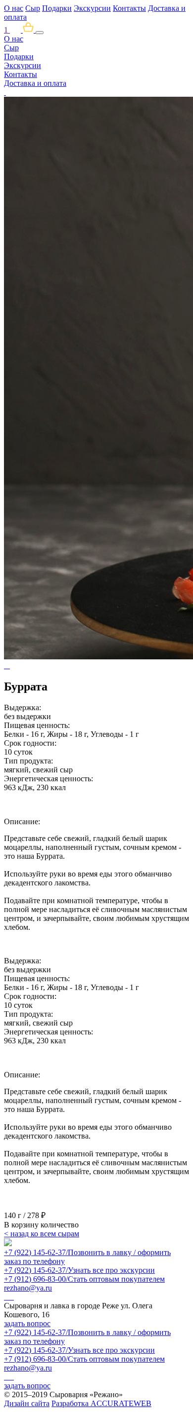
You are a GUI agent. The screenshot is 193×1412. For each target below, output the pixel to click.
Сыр (32, 8)
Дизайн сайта (26, 1403)
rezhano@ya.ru (28, 1288)
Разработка (101, 1403)
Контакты (129, 8)
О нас (13, 8)
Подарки (57, 8)
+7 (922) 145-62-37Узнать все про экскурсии (79, 1270)
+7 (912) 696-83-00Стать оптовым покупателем (84, 1279)
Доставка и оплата (35, 83)
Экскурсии (92, 8)
